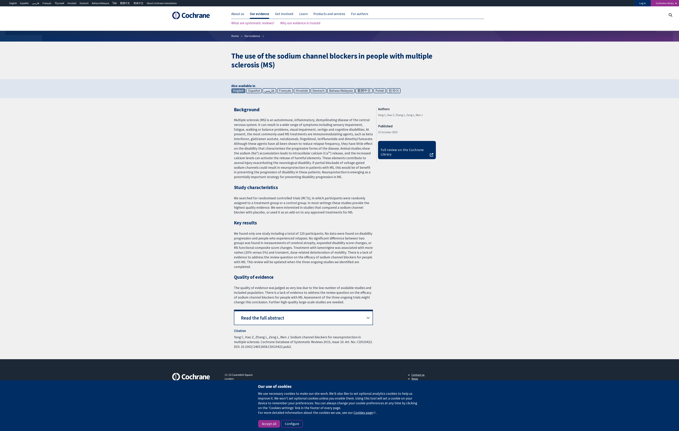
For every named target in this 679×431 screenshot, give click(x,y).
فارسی (35, 3)
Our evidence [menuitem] (259, 14)
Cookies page (363, 412)
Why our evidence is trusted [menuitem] (300, 23)
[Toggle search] (670, 15)
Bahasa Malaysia (100, 3)
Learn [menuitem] (303, 14)
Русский (59, 3)
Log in (642, 3)
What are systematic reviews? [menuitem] (252, 23)
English (13, 3)
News (414, 378)
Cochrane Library (665, 3)
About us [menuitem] (237, 14)
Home (235, 36)
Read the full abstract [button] (262, 318)
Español (24, 3)
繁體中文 (125, 3)
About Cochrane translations (162, 3)
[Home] (195, 15)
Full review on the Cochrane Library (402, 152)
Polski (379, 90)
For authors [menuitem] (359, 14)
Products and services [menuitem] (329, 14)
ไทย (114, 3)
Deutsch (84, 3)
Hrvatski (72, 3)
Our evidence (252, 36)
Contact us (418, 375)
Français (47, 3)
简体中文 (138, 3)
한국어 (394, 90)
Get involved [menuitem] (284, 14)
